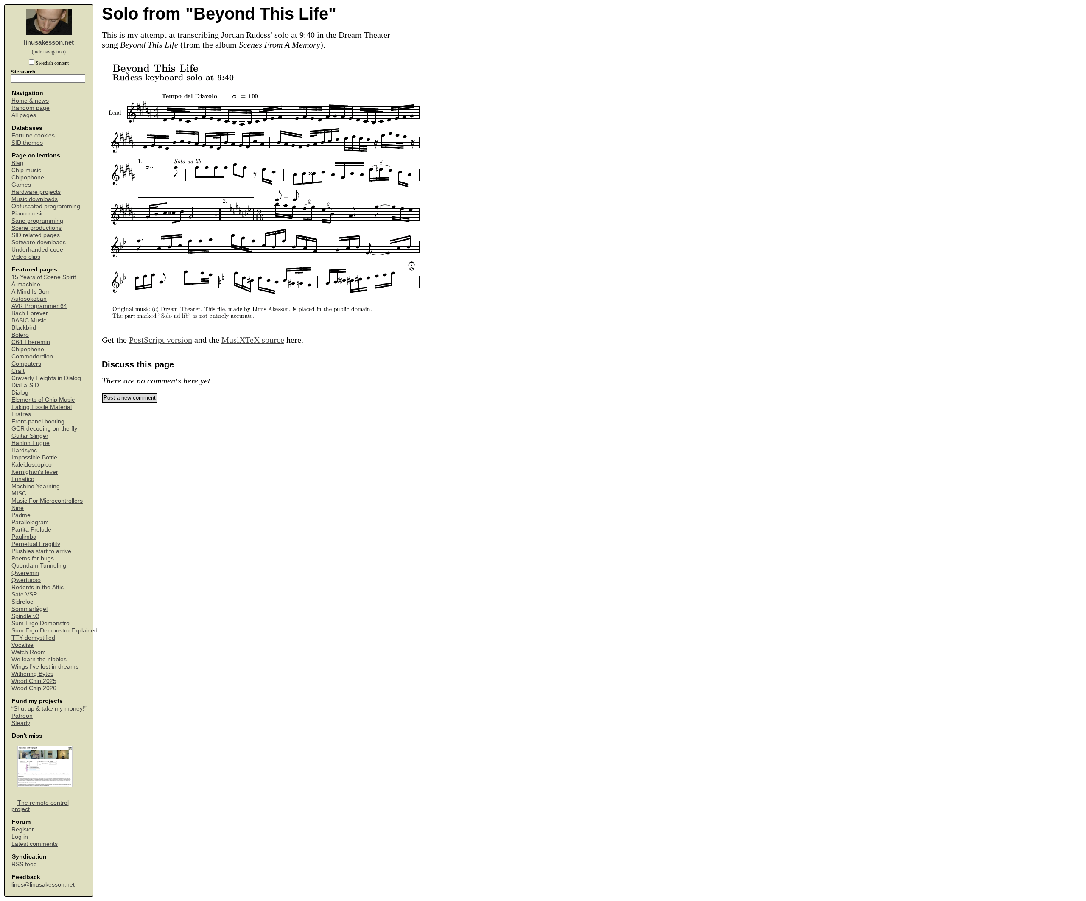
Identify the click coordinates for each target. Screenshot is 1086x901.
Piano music (27, 213)
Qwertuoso (26, 580)
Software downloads (38, 242)
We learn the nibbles (39, 659)
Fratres (21, 414)
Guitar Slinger (29, 436)
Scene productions (36, 228)
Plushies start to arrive (41, 551)
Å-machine (25, 284)
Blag (17, 163)
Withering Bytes (32, 674)
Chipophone (27, 177)
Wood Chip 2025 (33, 681)
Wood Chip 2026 (33, 688)
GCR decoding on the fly (44, 428)
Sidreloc (22, 602)
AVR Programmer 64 (39, 306)
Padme (21, 515)
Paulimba (23, 537)
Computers (26, 364)
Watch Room (28, 652)
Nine (17, 508)
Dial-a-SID (25, 385)
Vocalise (22, 645)
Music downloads (34, 199)
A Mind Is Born (31, 291)
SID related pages (35, 235)
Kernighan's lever (34, 472)
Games (21, 185)
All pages (23, 115)
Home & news (30, 101)
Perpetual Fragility (35, 544)
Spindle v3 (25, 616)
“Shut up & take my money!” (49, 708)
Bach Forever (29, 313)
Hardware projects (36, 192)
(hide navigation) (49, 52)
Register (22, 829)
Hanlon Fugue (30, 443)
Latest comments (34, 844)
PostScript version (160, 339)
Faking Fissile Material (41, 407)
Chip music (26, 170)
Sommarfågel (29, 609)
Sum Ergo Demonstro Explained (54, 630)
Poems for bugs (32, 558)
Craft (18, 371)
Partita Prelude (31, 529)
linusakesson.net (49, 42)
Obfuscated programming (45, 206)
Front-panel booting (37, 421)
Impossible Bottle (34, 457)
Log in (19, 837)
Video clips (25, 257)
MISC (18, 493)
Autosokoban (29, 299)
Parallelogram (30, 522)
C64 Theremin (30, 342)
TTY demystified (33, 638)
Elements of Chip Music (43, 400)
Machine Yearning (35, 486)
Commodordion (32, 356)
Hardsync (24, 450)
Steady (20, 723)
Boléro (20, 335)
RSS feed (24, 864)
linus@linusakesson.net (43, 884)
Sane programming (37, 221)
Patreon (22, 716)
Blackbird (23, 328)
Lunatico (22, 479)
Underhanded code (37, 249)
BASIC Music (28, 320)
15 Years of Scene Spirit (43, 277)
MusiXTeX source (252, 339)
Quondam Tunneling (38, 565)
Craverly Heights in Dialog (46, 378)
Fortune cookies (33, 135)
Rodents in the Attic (37, 587)
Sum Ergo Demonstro (40, 623)
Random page (30, 108)
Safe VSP (24, 594)
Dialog (19, 392)
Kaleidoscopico (31, 465)
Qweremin (25, 573)
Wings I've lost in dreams (44, 666)
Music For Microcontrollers (47, 501)
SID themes (27, 143)
